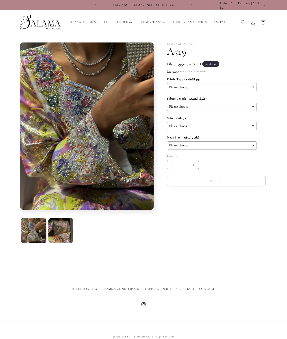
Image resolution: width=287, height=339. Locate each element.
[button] (243, 22)
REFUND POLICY (85, 289)
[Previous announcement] (96, 5)
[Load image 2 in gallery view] (60, 230)
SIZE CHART (185, 289)
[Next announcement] (191, 5)
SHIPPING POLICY (158, 289)
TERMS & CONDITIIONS (120, 289)
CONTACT (207, 289)
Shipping (172, 70)
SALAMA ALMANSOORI (136, 336)
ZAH (171, 336)
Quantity (172, 156)
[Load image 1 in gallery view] (33, 230)
